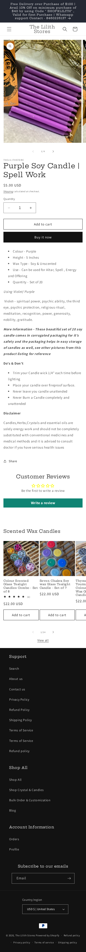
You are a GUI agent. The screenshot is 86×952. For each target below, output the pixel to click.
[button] (9, 29)
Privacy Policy (19, 699)
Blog (12, 810)
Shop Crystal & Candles (26, 790)
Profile (14, 849)
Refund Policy (19, 710)
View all (43, 640)
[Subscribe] (69, 878)
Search (14, 668)
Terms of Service (21, 730)
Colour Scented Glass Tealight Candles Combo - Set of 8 (20, 586)
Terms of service (44, 942)
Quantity (9, 199)
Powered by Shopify (47, 935)
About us (16, 679)
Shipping (8, 191)
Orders (14, 839)
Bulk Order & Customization (30, 800)
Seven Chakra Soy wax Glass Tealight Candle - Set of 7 (55, 584)
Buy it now (43, 237)
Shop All (15, 780)
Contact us (17, 689)
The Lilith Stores (25, 935)
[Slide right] (53, 151)
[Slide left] (33, 151)
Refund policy (19, 751)
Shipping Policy (20, 720)
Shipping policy (67, 942)
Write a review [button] (43, 502)
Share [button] (13, 461)
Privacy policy (21, 942)
